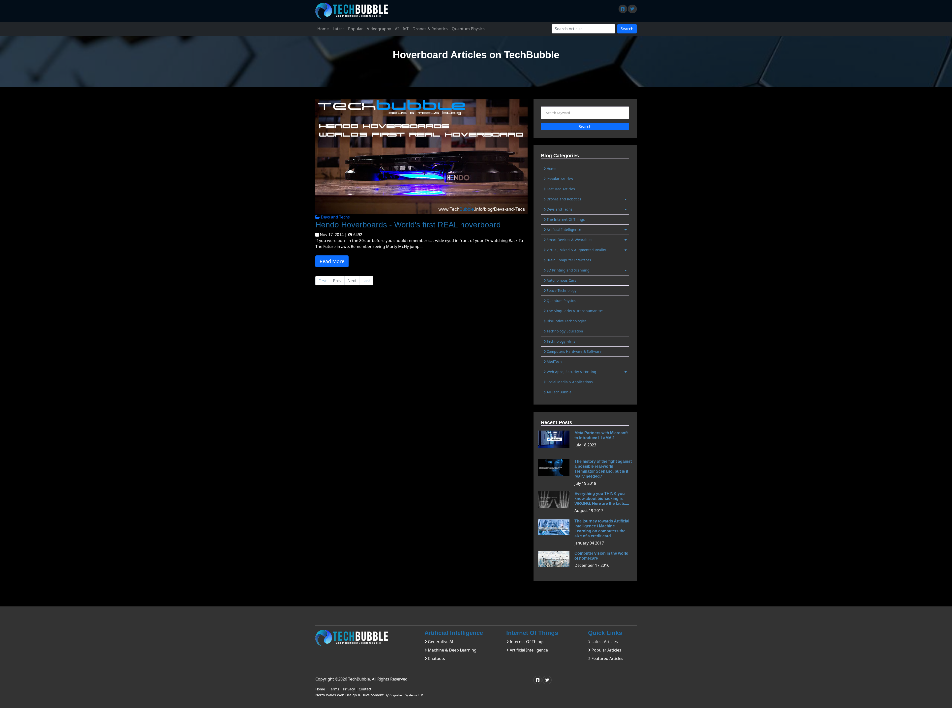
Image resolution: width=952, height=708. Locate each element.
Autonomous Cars (561, 280)
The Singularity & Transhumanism (574, 310)
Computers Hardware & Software (573, 351)
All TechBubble (558, 392)
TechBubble (359, 679)
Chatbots (436, 658)
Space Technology (561, 290)
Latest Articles (604, 641)
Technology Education (564, 331)
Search (627, 28)
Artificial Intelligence (563, 229)
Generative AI (440, 641)
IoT (406, 28)
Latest (338, 28)
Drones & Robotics (430, 28)
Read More (332, 261)
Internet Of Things (526, 641)
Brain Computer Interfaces (568, 260)
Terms (334, 689)
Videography (379, 28)
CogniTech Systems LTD (406, 695)
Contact (365, 689)
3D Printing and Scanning (568, 270)
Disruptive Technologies (566, 321)
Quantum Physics (468, 28)
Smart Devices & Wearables (569, 239)
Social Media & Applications (569, 382)
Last (366, 280)
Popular (355, 28)
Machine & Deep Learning (451, 650)
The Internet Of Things (565, 219)
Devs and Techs (335, 217)
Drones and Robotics (563, 199)
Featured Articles (560, 189)
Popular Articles (559, 178)
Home (323, 28)
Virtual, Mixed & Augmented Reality (576, 249)
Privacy (349, 689)
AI (397, 28)
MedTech (554, 361)
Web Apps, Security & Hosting (571, 371)
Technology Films (560, 341)
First (323, 280)
